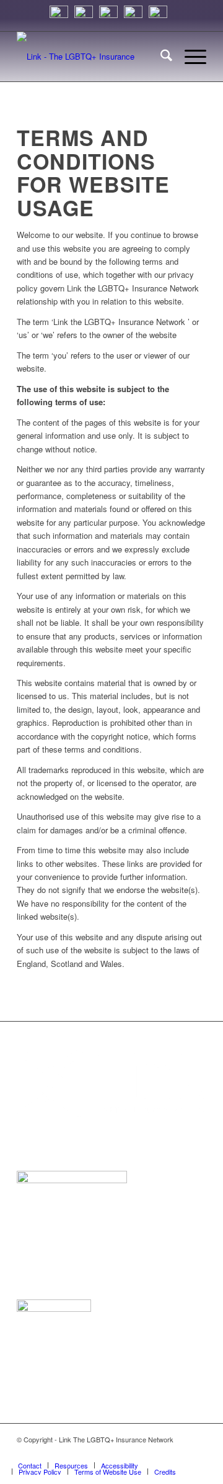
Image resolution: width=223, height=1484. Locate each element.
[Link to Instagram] (122, 1452)
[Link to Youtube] (197, 1452)
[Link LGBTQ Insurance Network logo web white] (92, 56)
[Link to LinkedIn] (141, 1452)
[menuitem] (160, 56)
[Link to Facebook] (178, 1452)
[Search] (160, 56)
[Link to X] (160, 1452)
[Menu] (189, 56)
